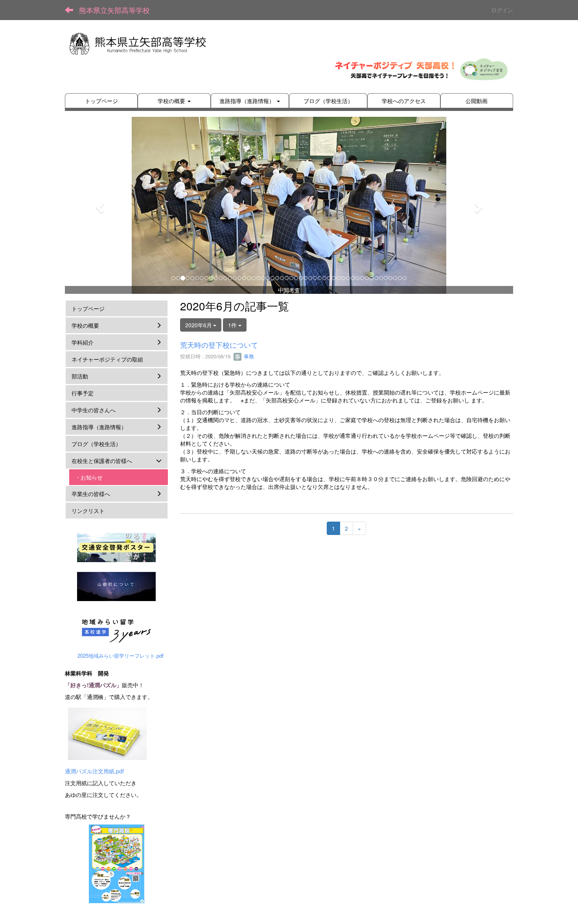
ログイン (502, 10)
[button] (98, 205)
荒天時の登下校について (219, 344)
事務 (248, 356)
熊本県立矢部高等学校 (114, 10)
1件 (233, 325)
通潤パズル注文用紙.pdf (94, 771)
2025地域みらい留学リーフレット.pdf (120, 655)
